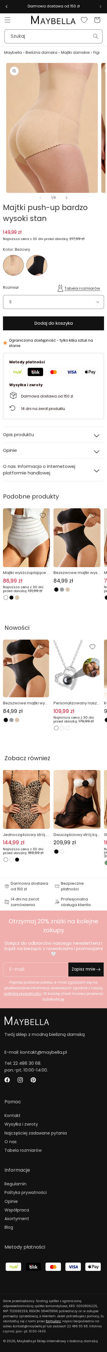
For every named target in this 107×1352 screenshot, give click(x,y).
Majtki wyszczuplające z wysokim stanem (26, 573)
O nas (10, 1142)
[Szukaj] (95, 36)
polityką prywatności (23, 993)
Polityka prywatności (25, 1192)
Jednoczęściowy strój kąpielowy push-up (25, 835)
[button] (7, 19)
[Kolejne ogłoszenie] (100, 6)
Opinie (11, 1201)
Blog (8, 1227)
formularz (53, 1321)
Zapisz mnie (83, 969)
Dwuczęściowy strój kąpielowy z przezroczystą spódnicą (77, 835)
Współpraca (16, 1210)
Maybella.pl (26, 1341)
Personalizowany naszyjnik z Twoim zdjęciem (76, 703)
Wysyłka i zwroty (21, 1124)
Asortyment (16, 1219)
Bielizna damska (41, 52)
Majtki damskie (75, 52)
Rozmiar (11, 287)
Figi (96, 52)
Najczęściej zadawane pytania (35, 1133)
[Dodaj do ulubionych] (43, 515)
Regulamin (15, 1184)
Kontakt (12, 1115)
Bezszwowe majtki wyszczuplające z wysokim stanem (77, 573)
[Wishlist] (84, 19)
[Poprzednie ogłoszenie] (6, 6)
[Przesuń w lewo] (40, 197)
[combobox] (53, 36)
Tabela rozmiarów (82, 288)
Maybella (13, 52)
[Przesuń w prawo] (66, 197)
